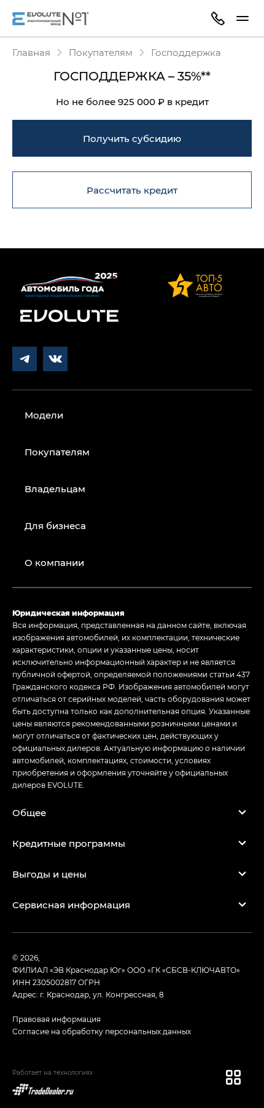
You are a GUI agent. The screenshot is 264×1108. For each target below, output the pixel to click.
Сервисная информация (71, 904)
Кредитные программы (68, 843)
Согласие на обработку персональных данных (101, 1031)
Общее (29, 812)
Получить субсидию (132, 138)
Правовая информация (56, 1019)
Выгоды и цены (49, 874)
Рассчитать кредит (132, 190)
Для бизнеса (55, 525)
